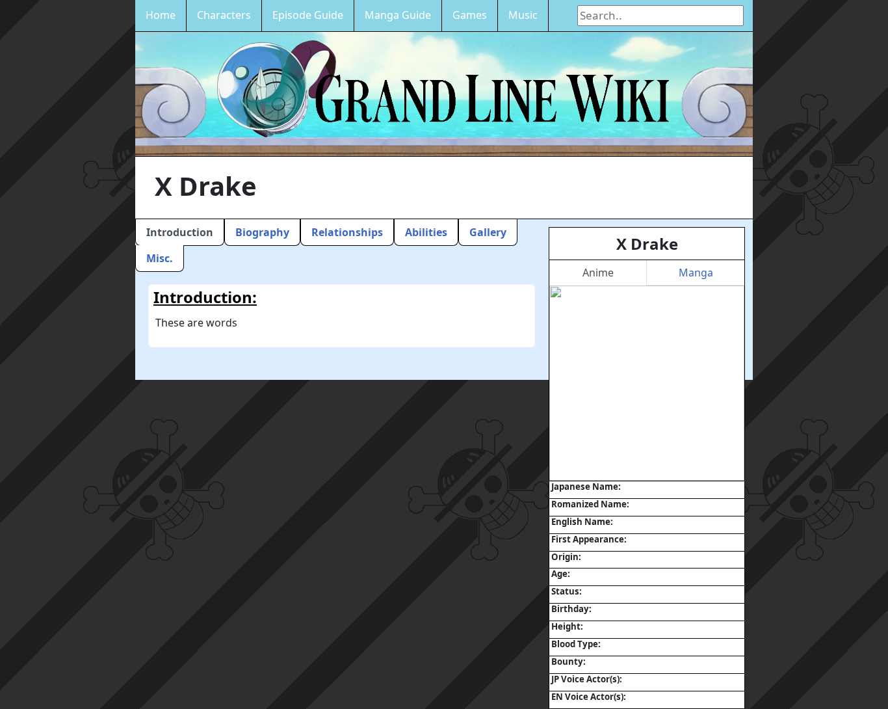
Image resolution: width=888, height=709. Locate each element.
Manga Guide (398, 15)
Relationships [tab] (347, 232)
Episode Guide (307, 15)
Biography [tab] (262, 232)
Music (523, 15)
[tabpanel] (646, 383)
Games (469, 15)
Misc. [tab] (159, 258)
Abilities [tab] (426, 232)
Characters (224, 15)
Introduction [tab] (179, 232)
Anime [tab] (598, 272)
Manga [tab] (696, 272)
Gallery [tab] (487, 232)
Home (161, 15)
